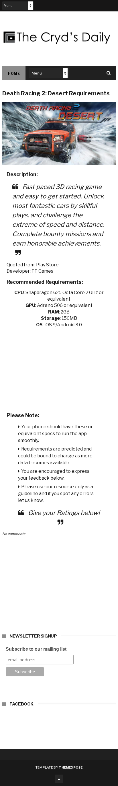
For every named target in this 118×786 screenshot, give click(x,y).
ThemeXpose (70, 767)
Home (14, 73)
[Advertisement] (59, 368)
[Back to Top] (59, 779)
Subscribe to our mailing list (36, 649)
